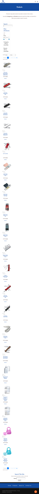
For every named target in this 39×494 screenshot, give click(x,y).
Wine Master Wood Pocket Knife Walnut (5, 357)
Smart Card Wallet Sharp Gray (5, 235)
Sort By (4, 54)
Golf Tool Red (5, 153)
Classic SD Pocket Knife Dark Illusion (5, 113)
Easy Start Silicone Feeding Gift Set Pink (5, 439)
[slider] (3, 39)
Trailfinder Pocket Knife (5, 316)
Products (15, 485)
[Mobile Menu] (37, 1)
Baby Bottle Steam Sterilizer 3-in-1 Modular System (5, 399)
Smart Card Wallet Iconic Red (5, 215)
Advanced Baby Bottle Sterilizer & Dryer (5, 419)
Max (7, 37)
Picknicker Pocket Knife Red (5, 296)
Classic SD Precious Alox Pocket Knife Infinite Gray (5, 73)
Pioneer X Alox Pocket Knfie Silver (5, 255)
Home (9, 485)
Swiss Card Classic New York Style (5, 195)
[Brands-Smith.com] (3, 1)
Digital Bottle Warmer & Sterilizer (5, 377)
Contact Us (28, 485)
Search (15, 478)
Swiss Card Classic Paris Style (5, 174)
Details (5, 78)
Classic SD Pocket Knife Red (5, 93)
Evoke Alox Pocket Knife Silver (5, 337)
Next (17, 57)
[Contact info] (35, 491)
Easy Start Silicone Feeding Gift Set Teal (5, 460)
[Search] (35, 2)
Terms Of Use (9, 492)
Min (4, 37)
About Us (21, 485)
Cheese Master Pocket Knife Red (5, 276)
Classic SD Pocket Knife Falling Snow (5, 134)
